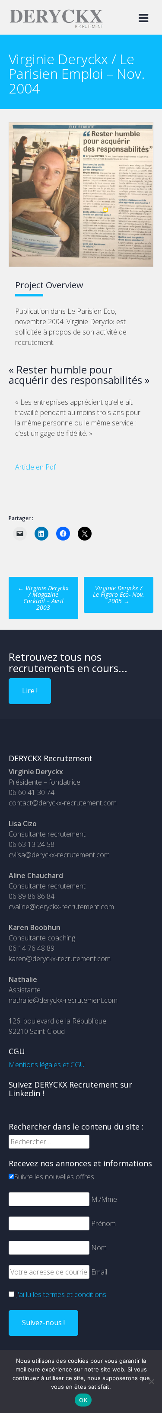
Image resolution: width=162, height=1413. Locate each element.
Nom (99, 1247)
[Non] (151, 1381)
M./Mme (104, 1199)
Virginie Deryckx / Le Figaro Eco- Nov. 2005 (118, 594)
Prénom (103, 1223)
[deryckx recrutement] (56, 26)
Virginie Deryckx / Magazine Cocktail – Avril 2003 (43, 598)
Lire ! (30, 690)
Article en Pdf (35, 467)
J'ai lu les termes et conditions (61, 1294)
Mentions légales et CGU (47, 1064)
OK (83, 1400)
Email (99, 1272)
